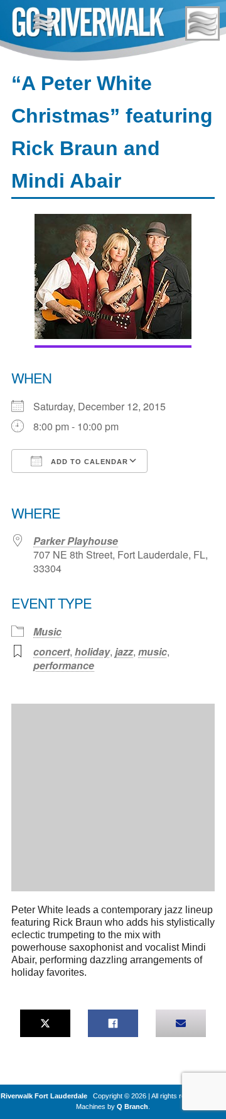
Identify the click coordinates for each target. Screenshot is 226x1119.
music (152, 651)
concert (51, 651)
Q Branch (132, 1106)
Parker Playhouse (75, 541)
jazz (124, 651)
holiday (92, 651)
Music (47, 631)
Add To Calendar (88, 461)
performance (63, 665)
